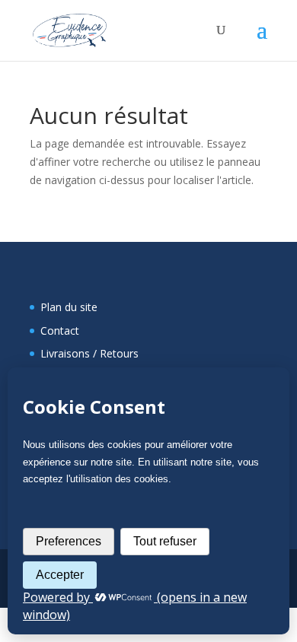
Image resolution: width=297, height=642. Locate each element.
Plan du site (68, 307)
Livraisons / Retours (89, 353)
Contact (59, 330)
